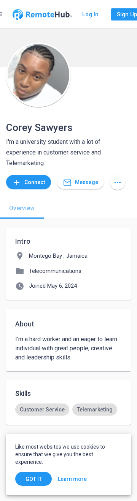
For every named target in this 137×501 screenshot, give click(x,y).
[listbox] (68, 409)
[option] (42, 409)
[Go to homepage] (42, 14)
